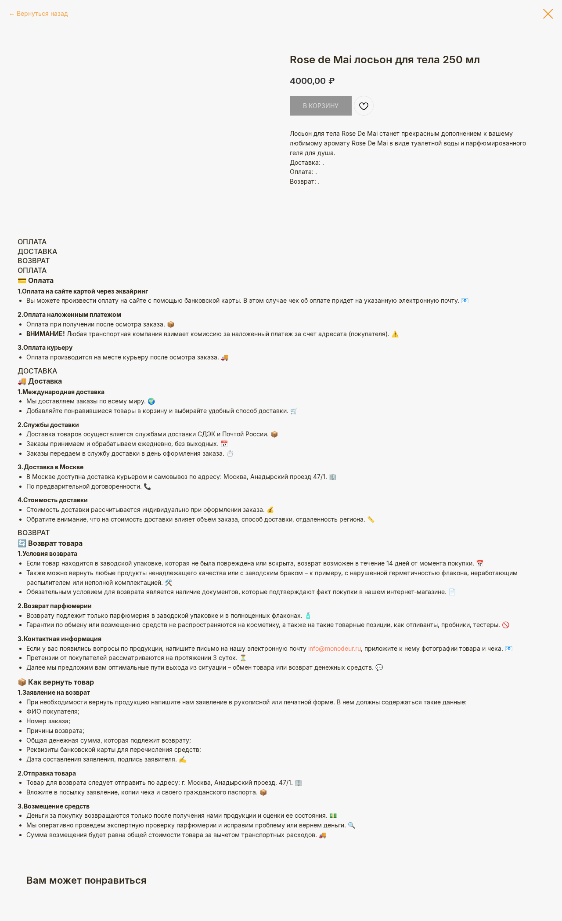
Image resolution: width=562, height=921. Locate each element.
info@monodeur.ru (334, 648)
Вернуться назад (42, 13)
